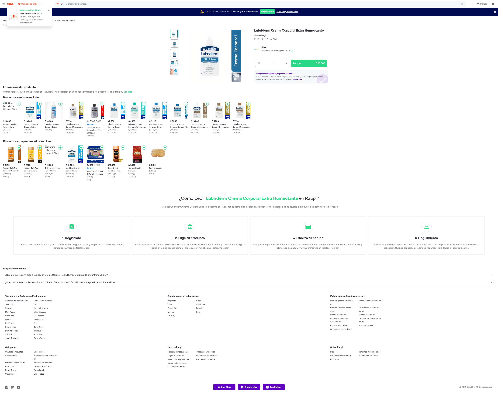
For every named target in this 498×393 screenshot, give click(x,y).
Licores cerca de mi (43, 366)
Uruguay (171, 316)
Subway (8, 308)
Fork (36, 323)
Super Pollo (56, 20)
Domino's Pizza (12, 331)
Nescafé (65, 20)
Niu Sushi (9, 323)
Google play (251, 387)
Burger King (10, 327)
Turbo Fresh (39, 370)
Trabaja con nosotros (205, 352)
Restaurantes (11, 355)
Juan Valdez (39, 319)
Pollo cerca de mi (367, 325)
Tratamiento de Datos (368, 355)
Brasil (198, 301)
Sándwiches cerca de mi (370, 301)
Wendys (37, 331)
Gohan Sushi (39, 338)
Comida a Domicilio (339, 325)
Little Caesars (40, 312)
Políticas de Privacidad (340, 355)
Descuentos (39, 352)
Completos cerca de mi (341, 329)
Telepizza (9, 304)
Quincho (72, 20)
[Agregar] (19, 104)
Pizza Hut (38, 334)
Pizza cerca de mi (338, 315)
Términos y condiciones (287, 12)
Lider (263, 47)
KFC (35, 304)
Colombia (200, 304)
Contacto (334, 359)
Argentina (172, 301)
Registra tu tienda (176, 355)
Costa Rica (173, 308)
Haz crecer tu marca (205, 359)
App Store (226, 387)
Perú (198, 312)
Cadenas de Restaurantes (16, 301)
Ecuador (200, 308)
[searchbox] (259, 4)
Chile (170, 304)
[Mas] (286, 63)
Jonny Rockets (11, 338)
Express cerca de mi (43, 362)
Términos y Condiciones (370, 352)
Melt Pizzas (10, 312)
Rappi (5, 25)
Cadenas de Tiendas (43, 301)
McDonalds (39, 316)
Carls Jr (8, 334)
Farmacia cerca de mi (15, 362)
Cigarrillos (9, 374)
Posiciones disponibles (206, 355)
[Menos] (259, 63)
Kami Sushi (39, 327)
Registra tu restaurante (178, 352)
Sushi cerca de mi (367, 315)
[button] (29, 4)
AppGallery (275, 387)
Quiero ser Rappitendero (179, 359)
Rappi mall (9, 366)
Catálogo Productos (14, 352)
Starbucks (9, 316)
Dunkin (8, 319)
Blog (332, 352)
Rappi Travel (10, 370)
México (171, 312)
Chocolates (39, 374)
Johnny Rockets (41, 308)
